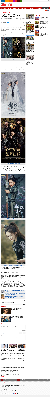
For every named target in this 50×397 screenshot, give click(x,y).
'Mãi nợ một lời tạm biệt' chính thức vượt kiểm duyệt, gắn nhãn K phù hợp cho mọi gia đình (30, 22)
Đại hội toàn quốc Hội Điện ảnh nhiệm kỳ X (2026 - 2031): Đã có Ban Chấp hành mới (44, 31)
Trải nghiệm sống (30, 8)
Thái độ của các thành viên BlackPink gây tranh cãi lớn (9, 370)
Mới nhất (5, 8)
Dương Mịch (12, 302)
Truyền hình (14, 8)
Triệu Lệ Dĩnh (7, 302)
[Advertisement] (31, 4)
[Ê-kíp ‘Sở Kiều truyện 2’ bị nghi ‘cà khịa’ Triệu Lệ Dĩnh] (6, 311)
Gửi (23, 330)
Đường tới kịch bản (38, 8)
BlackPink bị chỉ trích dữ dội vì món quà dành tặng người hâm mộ (11, 364)
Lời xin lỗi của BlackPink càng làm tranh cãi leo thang (12, 350)
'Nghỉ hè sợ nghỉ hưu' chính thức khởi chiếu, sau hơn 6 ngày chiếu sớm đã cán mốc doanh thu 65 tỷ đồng (30, 32)
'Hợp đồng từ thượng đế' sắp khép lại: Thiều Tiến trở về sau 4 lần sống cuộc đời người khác (30, 52)
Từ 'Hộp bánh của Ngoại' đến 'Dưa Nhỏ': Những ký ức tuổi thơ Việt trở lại (44, 34)
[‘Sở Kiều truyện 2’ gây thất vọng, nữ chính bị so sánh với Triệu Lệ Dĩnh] (6, 319)
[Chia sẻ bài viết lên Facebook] (7, 22)
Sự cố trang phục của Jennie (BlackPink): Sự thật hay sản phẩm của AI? (12, 355)
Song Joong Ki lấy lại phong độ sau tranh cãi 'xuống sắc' (10, 371)
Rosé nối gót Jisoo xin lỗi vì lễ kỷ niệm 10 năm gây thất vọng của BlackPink (12, 360)
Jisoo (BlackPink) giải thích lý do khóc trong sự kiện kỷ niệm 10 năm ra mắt (12, 367)
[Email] (24, 22)
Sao (18, 8)
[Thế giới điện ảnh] (6, 4)
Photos (44, 8)
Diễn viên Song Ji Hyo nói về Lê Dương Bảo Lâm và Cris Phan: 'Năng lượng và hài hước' (30, 62)
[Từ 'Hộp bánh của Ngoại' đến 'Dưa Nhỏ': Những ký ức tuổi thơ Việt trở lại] (37, 34)
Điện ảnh (9, 8)
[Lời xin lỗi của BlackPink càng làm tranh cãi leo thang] (13, 346)
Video (47, 8)
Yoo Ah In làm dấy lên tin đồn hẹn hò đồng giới (8, 366)
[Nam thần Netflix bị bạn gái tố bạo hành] (4, 346)
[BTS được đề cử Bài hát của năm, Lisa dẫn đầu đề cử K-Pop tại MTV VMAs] (21, 346)
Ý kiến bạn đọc (3, 333)
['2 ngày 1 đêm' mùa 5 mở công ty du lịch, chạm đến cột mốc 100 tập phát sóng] (30, 37)
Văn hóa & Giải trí (23, 8)
